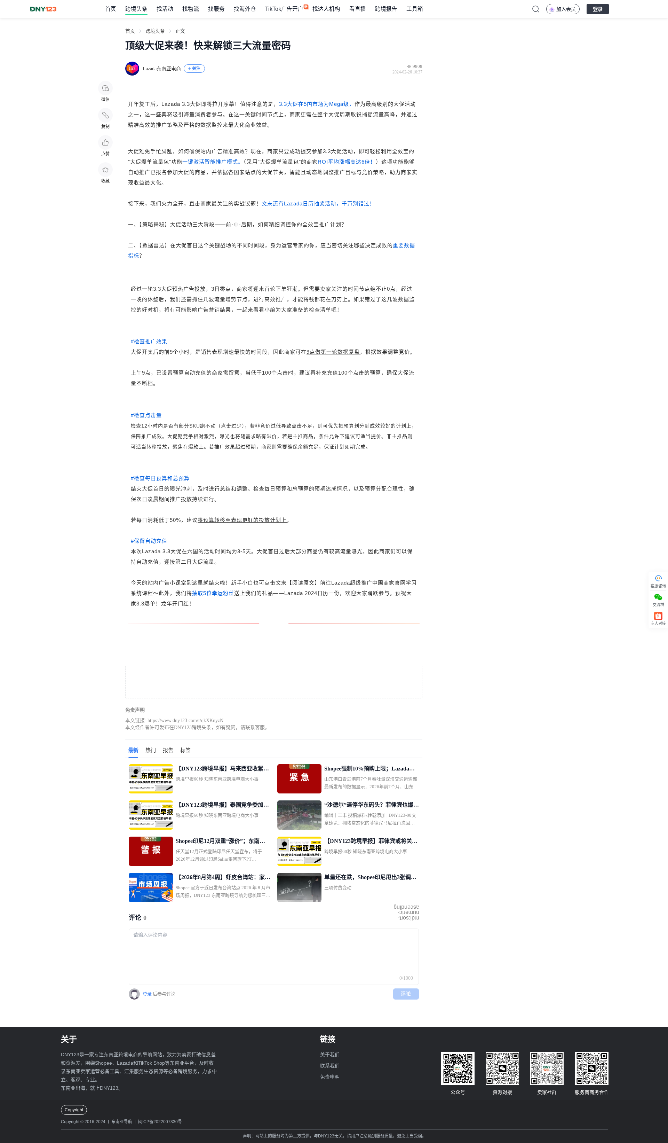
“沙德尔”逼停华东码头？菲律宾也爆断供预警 (371, 805)
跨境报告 (386, 9)
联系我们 (330, 1065)
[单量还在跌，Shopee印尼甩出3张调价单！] (299, 887)
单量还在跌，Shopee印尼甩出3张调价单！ (370, 878)
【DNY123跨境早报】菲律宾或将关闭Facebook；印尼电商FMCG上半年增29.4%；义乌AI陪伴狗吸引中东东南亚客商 (371, 842)
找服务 (216, 9)
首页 (110, 9)
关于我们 (330, 1054)
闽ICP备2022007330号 (160, 1121)
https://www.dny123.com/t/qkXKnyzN (185, 720)
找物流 (190, 9)
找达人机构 (326, 9)
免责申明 (330, 1077)
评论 (406, 993)
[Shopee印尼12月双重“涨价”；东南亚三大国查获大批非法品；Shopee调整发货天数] (151, 851)
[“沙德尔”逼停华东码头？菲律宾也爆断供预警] (299, 815)
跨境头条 (136, 9)
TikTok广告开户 (284, 9)
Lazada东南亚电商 (162, 68)
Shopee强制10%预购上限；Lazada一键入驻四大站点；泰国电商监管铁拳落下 (371, 769)
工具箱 (414, 9)
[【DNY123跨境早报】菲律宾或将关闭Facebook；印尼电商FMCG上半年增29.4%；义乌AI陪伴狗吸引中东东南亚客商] (299, 851)
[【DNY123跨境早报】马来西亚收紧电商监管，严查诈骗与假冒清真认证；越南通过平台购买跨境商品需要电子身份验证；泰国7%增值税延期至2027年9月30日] (151, 778)
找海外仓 (245, 9)
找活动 (165, 9)
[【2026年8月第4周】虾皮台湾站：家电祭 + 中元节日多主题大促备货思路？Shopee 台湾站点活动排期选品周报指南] (151, 887)
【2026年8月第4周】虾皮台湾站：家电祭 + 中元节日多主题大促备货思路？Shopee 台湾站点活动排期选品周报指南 (223, 878)
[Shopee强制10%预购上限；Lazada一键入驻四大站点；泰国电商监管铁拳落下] (299, 778)
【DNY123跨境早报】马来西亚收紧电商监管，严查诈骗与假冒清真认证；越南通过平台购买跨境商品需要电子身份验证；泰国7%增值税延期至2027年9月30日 (223, 769)
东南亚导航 (121, 1121)
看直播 (357, 9)
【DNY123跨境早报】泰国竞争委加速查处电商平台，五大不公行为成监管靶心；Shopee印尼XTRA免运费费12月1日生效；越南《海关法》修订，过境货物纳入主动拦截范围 (223, 805)
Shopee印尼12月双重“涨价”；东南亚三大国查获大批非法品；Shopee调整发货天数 (220, 842)
